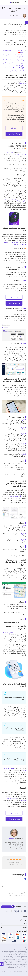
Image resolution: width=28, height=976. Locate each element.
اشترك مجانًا (14, 297)
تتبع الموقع (12, 838)
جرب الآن (14, 128)
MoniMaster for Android (16, 799)
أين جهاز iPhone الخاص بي (13, 496)
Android (18, 105)
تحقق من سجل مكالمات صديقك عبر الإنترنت (15, 243)
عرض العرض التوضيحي (14, 134)
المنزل (22, 893)
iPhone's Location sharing (15, 769)
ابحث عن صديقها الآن (14, 303)
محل (5, 907)
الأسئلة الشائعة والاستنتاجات (17, 71)
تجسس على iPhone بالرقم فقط (12, 633)
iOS (14, 105)
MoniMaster (22, 84)
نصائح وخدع (17, 893)
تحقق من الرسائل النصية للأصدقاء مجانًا (14, 154)
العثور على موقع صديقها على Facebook (15, 200)
